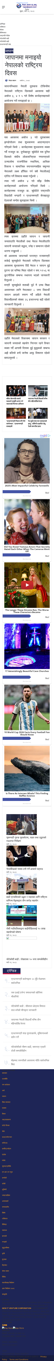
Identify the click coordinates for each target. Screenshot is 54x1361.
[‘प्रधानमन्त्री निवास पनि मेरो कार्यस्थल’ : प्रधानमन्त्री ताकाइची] (16, 418)
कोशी (3, 1183)
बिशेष (3, 1213)
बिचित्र (4, 1224)
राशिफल (2, 27)
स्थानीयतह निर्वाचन (8, 1282)
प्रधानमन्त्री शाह (5, 44)
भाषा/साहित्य (6, 1195)
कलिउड (4, 1143)
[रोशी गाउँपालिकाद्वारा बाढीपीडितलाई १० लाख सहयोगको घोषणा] (21, 925)
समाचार (4, 1073)
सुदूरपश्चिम (5, 1247)
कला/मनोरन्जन (7, 1137)
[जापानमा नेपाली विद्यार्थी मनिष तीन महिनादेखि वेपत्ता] (38, 396)
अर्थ (3, 1090)
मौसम (2, 30)
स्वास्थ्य (4, 1230)
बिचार (4, 1114)
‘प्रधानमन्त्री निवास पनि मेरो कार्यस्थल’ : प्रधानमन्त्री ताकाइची (15, 423)
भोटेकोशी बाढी (4, 41)
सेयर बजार (5, 1271)
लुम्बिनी (4, 1189)
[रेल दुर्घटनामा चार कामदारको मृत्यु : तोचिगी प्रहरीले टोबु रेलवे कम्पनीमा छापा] (38, 418)
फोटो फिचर (6, 1125)
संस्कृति (4, 1294)
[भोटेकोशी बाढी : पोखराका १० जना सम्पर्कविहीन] (21, 939)
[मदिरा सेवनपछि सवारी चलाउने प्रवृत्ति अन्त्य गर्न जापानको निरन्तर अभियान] (16, 396)
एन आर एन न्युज (7, 1172)
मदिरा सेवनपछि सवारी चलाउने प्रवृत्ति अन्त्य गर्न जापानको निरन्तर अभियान (15, 401)
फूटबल (4, 1259)
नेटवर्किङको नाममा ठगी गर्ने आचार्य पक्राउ (24, 869)
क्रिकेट (4, 1265)
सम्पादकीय (5, 1207)
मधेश (3, 1160)
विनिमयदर (3, 32)
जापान (9, 51)
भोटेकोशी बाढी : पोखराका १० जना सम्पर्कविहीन (26, 959)
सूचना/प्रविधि (6, 1166)
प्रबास (4, 1108)
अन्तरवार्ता (5, 1201)
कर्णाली (4, 1178)
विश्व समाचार (6, 1102)
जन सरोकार (6, 1084)
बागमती (4, 1236)
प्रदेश (4, 1154)
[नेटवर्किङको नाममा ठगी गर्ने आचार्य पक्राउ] (21, 866)
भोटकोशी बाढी (4, 38)
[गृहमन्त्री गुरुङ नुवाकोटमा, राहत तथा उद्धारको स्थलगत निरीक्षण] (21, 834)
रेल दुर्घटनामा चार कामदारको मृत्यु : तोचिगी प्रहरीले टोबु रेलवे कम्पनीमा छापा (37, 423)
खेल (3, 1131)
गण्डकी (4, 1242)
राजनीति (4, 1079)
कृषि (3, 1253)
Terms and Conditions (18, 1359)
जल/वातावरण (6, 1119)
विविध (4, 1277)
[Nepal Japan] (27, 5)
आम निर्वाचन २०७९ (8, 1288)
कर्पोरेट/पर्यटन (6, 1149)
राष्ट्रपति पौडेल (5, 35)
